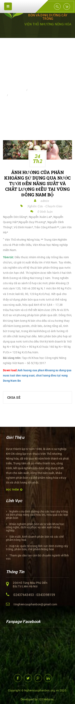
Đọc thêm (12, 489)
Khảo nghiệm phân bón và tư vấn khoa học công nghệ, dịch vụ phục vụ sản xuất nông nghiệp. (35, 527)
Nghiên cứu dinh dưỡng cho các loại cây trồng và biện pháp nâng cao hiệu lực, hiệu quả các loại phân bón (37, 514)
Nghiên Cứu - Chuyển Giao (46, 90)
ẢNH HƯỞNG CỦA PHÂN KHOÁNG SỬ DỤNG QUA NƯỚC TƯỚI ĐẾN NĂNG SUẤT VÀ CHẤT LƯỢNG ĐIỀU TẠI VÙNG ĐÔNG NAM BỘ (37, 184)
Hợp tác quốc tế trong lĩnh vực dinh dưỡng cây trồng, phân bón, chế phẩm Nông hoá (37, 547)
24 (37, 158)
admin (45, 201)
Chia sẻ (13, 397)
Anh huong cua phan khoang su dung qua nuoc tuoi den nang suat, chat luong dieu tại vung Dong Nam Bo (37, 375)
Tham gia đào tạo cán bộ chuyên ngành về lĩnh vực (37, 557)
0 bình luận (45, 211)
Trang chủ (17, 90)
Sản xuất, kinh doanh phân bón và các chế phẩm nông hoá (35, 538)
